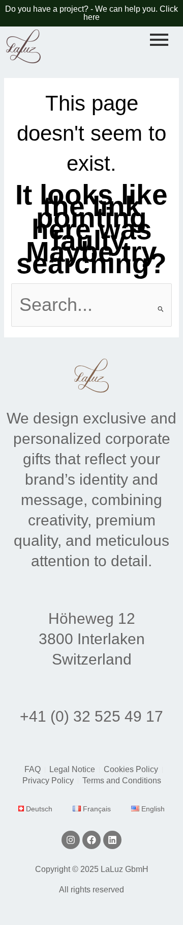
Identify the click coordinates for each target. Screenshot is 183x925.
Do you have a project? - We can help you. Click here (91, 13)
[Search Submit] (161, 309)
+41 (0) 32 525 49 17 (91, 716)
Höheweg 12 (91, 618)
